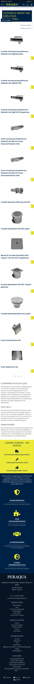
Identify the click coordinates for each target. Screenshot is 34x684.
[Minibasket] (31, 5)
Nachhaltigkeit (17, 611)
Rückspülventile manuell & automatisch (17, 669)
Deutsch (29, 1)
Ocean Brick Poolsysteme (17, 665)
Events (17, 629)
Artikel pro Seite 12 (26, 28)
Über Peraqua (17, 605)
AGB (17, 643)
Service (17, 623)
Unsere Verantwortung (17, 609)
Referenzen (17, 613)
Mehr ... (17, 671)
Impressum (17, 641)
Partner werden (17, 627)
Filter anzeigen (6, 20)
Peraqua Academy (17, 625)
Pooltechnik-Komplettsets (17, 663)
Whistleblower (17, 651)
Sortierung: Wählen (25, 25)
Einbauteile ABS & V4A (17, 659)
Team (17, 607)
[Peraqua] (12, 5)
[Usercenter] (27, 5)
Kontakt (17, 639)
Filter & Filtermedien (17, 661)
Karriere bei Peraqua (17, 615)
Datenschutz (17, 645)
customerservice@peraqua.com (17, 598)
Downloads (17, 631)
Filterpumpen (17, 667)
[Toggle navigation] (2, 4)
